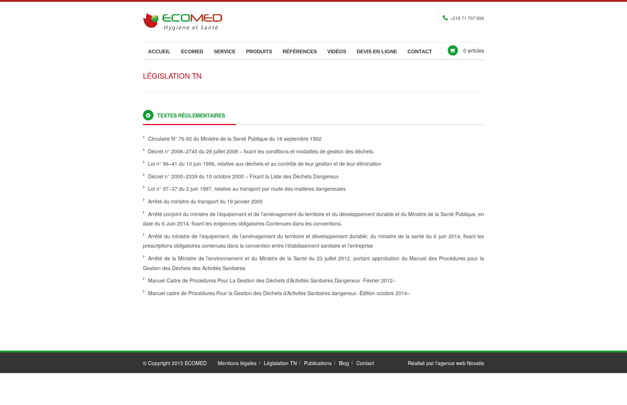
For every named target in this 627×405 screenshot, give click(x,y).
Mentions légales (237, 363)
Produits (259, 51)
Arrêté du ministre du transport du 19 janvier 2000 (205, 201)
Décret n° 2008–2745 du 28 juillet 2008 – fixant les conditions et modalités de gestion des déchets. (261, 151)
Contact (419, 51)
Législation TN (280, 363)
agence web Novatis (461, 363)
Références (300, 51)
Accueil (159, 51)
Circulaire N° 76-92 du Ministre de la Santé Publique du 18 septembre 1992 (234, 138)
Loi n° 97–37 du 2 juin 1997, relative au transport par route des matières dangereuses (247, 188)
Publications (318, 363)
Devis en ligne (377, 51)
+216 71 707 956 (467, 18)
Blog (344, 363)
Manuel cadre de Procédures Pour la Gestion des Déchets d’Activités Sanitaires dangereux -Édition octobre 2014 (277, 293)
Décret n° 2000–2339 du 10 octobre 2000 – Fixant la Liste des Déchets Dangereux (243, 176)
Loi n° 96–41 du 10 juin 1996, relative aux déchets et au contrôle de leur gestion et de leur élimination (264, 163)
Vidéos (336, 51)
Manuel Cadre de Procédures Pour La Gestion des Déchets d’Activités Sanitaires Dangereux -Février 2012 (270, 280)
